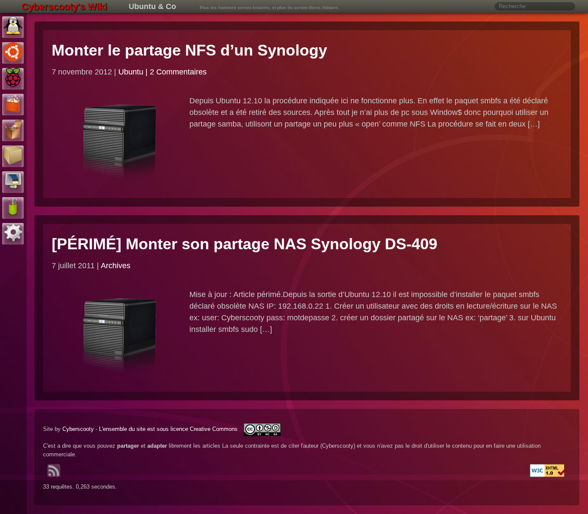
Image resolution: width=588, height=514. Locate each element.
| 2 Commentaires (176, 72)
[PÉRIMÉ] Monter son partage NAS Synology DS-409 (244, 244)
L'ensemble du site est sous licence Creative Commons (169, 429)
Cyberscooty (78, 429)
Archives (115, 265)
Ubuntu (130, 72)
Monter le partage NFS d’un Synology (189, 50)
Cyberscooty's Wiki (64, 6)
